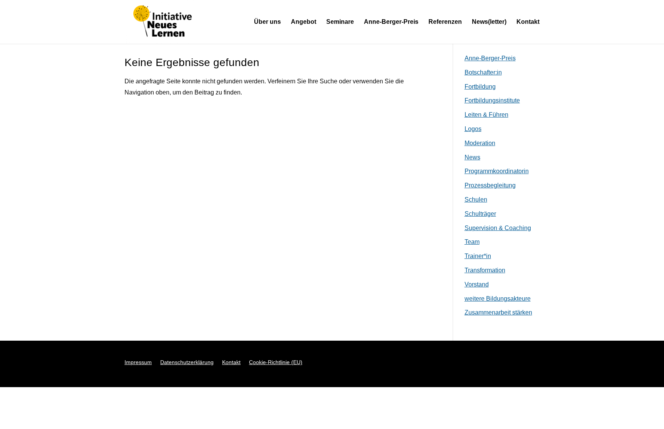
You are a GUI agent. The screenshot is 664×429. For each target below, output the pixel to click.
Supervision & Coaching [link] (498, 228)
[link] (162, 21)
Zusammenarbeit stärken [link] (498, 312)
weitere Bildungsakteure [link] (498, 298)
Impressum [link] (138, 362)
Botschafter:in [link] (483, 72)
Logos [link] (473, 129)
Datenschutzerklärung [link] (187, 362)
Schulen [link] (476, 199)
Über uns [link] (267, 22)
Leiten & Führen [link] (486, 114)
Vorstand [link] (477, 284)
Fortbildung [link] (480, 86)
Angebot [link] (303, 22)
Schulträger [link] (480, 213)
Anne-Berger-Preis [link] (391, 22)
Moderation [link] (480, 143)
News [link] (472, 157)
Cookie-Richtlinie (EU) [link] (275, 362)
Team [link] (472, 242)
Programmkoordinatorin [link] (497, 171)
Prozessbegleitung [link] (490, 185)
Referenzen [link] (445, 22)
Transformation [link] (485, 270)
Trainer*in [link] (478, 256)
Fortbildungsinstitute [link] (492, 100)
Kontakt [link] (528, 22)
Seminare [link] (340, 22)
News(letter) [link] (489, 22)
